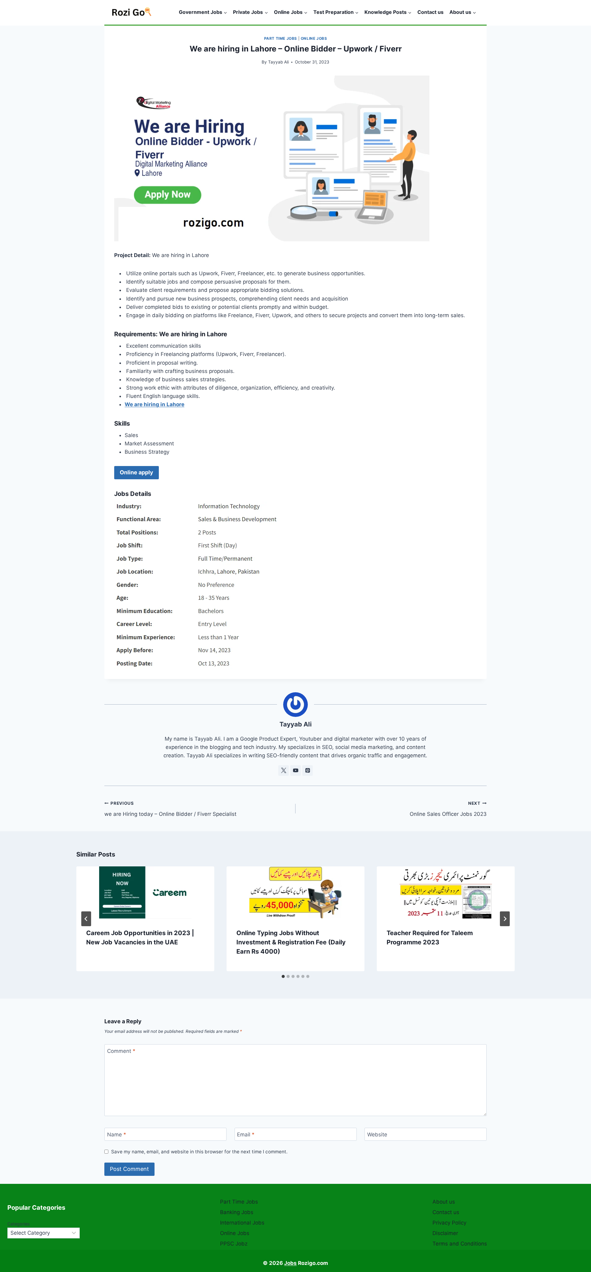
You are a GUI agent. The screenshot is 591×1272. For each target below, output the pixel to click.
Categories (18, 1223)
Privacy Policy (449, 1223)
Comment (121, 1051)
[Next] (505, 918)
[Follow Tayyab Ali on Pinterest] (307, 770)
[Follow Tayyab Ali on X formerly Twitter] (283, 770)
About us (443, 1202)
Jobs (290, 1263)
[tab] (283, 976)
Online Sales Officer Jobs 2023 (448, 809)
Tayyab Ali (278, 61)
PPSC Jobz (233, 1244)
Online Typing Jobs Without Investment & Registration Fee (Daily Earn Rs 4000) (291, 942)
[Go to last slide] (86, 918)
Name (116, 1134)
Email (246, 1134)
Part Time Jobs (280, 38)
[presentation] (145, 892)
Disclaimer (445, 1233)
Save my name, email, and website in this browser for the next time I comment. (199, 1152)
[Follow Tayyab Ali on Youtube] (295, 770)
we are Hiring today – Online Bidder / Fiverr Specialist (170, 809)
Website (377, 1134)
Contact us (430, 12)
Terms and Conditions (459, 1244)
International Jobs (242, 1223)
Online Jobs (314, 38)
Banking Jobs (236, 1212)
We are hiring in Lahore (154, 404)
